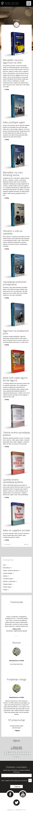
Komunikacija (7, 567)
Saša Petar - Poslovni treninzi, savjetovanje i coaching (9, 3)
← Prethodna (6, 544)
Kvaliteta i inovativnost (10, 581)
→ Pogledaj (16, 730)
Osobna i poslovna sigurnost (11, 570)
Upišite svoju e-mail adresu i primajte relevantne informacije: (16, 771)
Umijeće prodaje (8, 573)
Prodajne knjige (8, 584)
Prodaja (6, 589)
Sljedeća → (27, 544)
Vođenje (6, 576)
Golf (5, 565)
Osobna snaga (8, 587)
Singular (13, 809)
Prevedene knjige (8, 578)
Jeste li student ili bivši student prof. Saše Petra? (14, 780)
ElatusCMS (23, 809)
